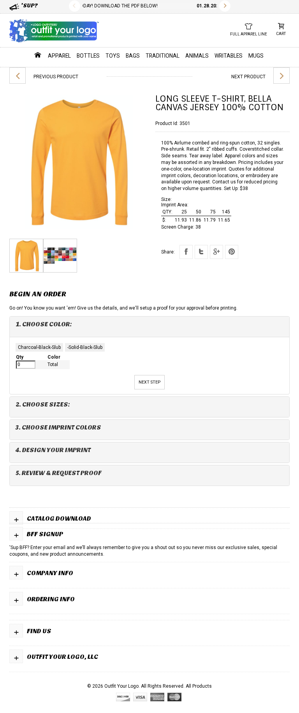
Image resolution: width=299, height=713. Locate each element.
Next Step (149, 382)
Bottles (88, 56)
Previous (74, 6)
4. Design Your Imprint (53, 450)
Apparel (59, 56)
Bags (133, 56)
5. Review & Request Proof (59, 473)
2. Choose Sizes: (43, 404)
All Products (199, 686)
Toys (113, 56)
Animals (197, 56)
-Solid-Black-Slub (84, 347)
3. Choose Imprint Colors (58, 427)
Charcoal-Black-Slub (39, 347)
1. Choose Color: (44, 324)
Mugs (256, 56)
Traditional (162, 56)
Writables (229, 56)
